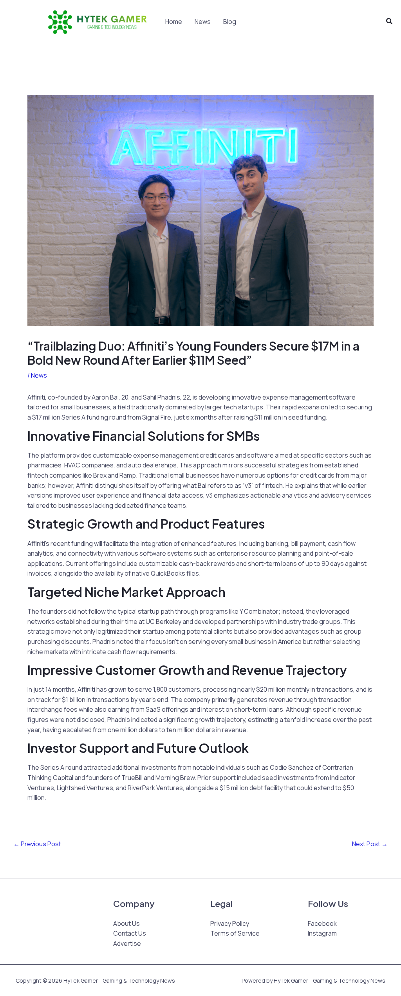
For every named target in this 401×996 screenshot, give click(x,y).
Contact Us (129, 933)
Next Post (370, 844)
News (203, 21)
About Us (126, 923)
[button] (389, 21)
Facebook (322, 923)
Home (173, 21)
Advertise (127, 943)
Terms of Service (235, 933)
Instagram (322, 933)
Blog (229, 21)
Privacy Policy (229, 923)
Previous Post (37, 844)
